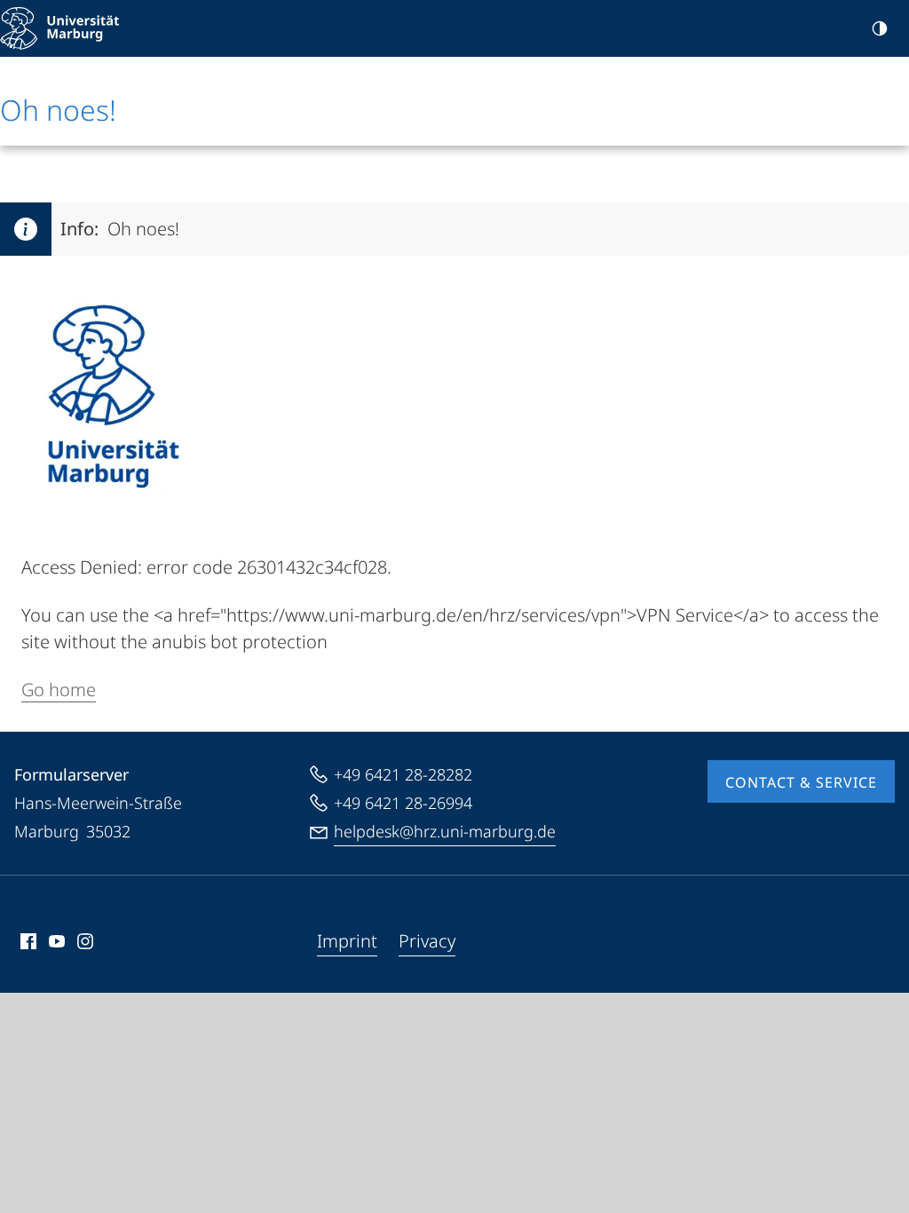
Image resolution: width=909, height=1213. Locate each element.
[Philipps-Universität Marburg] (59, 28)
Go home (58, 690)
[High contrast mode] (879, 28)
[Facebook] (28, 941)
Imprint (347, 941)
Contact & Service (801, 782)
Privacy (427, 941)
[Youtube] (57, 941)
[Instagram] (85, 941)
